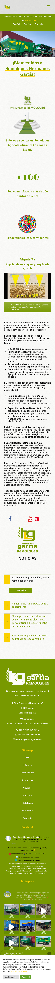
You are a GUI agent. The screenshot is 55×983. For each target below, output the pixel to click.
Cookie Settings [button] (11, 977)
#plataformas (16, 866)
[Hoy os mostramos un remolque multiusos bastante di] (43, 927)
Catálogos (27, 803)
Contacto (27, 818)
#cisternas (22, 864)
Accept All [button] (26, 977)
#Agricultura (41, 868)
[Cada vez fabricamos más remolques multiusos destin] (11, 911)
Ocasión (27, 795)
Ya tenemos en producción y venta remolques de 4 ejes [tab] (30, 579)
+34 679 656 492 (32, 734)
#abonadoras (41, 864)
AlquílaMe (28, 787)
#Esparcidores (31, 864)
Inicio (27, 757)
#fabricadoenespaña (16, 868)
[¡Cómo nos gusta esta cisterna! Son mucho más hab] (27, 943)
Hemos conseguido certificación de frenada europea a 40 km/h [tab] (29, 637)
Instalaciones (27, 772)
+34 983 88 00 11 (31, 20)
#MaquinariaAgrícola (26, 873)
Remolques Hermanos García (26, 837)
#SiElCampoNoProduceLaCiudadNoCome (34, 871)
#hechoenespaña (30, 868)
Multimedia (27, 810)
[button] (49, 953)
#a (35, 873)
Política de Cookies (19, 971)
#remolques (13, 864)
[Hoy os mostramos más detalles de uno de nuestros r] (11, 927)
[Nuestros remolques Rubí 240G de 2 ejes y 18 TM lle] (43, 911)
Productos (27, 780)
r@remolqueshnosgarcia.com (28, 739)
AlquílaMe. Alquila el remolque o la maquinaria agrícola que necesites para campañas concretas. (29, 307)
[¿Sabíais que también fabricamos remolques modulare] (27, 927)
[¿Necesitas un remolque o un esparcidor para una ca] (27, 911)
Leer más (21, 590)
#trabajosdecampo (12, 871)
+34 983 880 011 (31, 729)
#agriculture (14, 873)
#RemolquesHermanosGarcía (32, 866)
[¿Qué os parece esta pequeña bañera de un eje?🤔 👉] (43, 943)
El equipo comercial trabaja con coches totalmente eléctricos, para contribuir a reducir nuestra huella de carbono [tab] (29, 621)
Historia (27, 765)
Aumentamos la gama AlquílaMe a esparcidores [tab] (30, 605)
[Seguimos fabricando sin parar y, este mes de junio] (11, 943)
